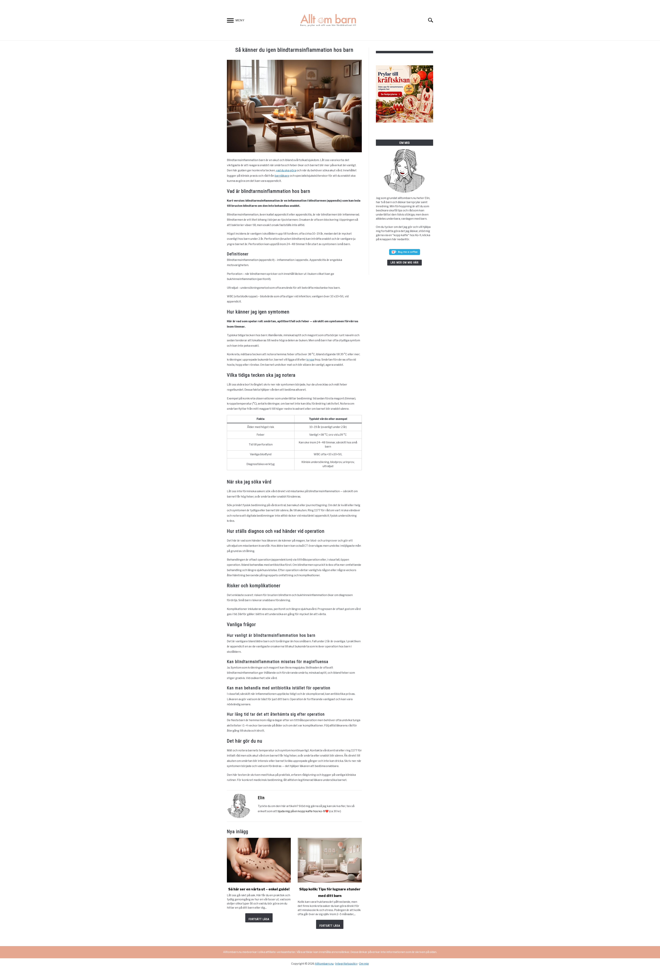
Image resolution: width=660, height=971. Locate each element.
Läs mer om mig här (404, 262)
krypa (310, 359)
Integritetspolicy (346, 963)
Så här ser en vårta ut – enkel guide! (258, 889)
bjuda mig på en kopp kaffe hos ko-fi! (301, 811)
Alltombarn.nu (324, 963)
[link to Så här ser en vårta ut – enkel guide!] (259, 860)
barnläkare (282, 175)
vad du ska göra (286, 170)
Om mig (364, 963)
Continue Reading (259, 917)
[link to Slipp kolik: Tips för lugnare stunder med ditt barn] (330, 860)
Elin (261, 797)
